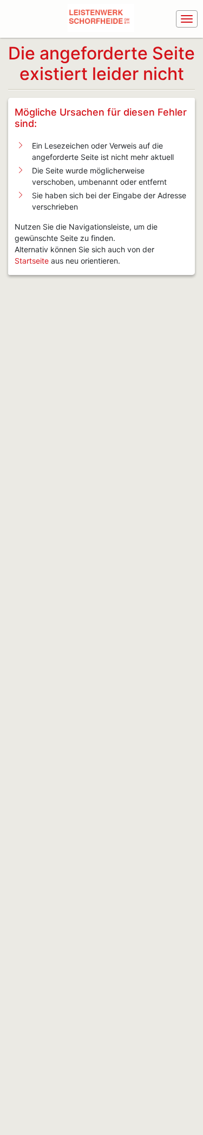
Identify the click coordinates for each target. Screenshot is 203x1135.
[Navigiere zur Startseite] (103, 19)
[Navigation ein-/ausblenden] (187, 19)
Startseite (32, 260)
